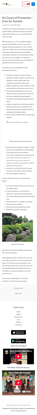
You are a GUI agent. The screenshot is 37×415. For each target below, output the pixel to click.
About (19, 314)
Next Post (18, 293)
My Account (18, 317)
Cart (18, 319)
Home (18, 312)
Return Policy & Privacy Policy (15, 405)
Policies (18, 322)
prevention (6, 25)
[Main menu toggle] (33, 4)
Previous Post (18, 288)
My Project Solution (21, 410)
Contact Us (18, 325)
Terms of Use (27, 405)
